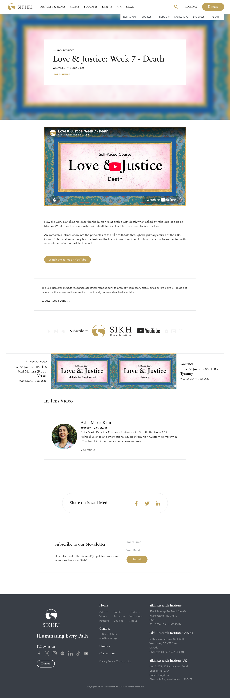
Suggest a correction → (56, 300)
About (215, 16)
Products (164, 16)
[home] (20, 7)
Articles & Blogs (52, 7)
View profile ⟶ (89, 450)
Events (107, 7)
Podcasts (90, 7)
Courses (146, 16)
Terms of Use (123, 661)
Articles (103, 612)
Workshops (181, 16)
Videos (74, 7)
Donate (213, 6)
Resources (198, 16)
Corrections (107, 653)
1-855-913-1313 (108, 634)
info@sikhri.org (108, 638)
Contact (191, 7)
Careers (104, 646)
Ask (119, 7)
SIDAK (130, 7)
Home (103, 605)
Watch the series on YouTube (67, 260)
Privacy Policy (107, 661)
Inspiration (129, 16)
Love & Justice (61, 74)
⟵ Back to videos (63, 50)
